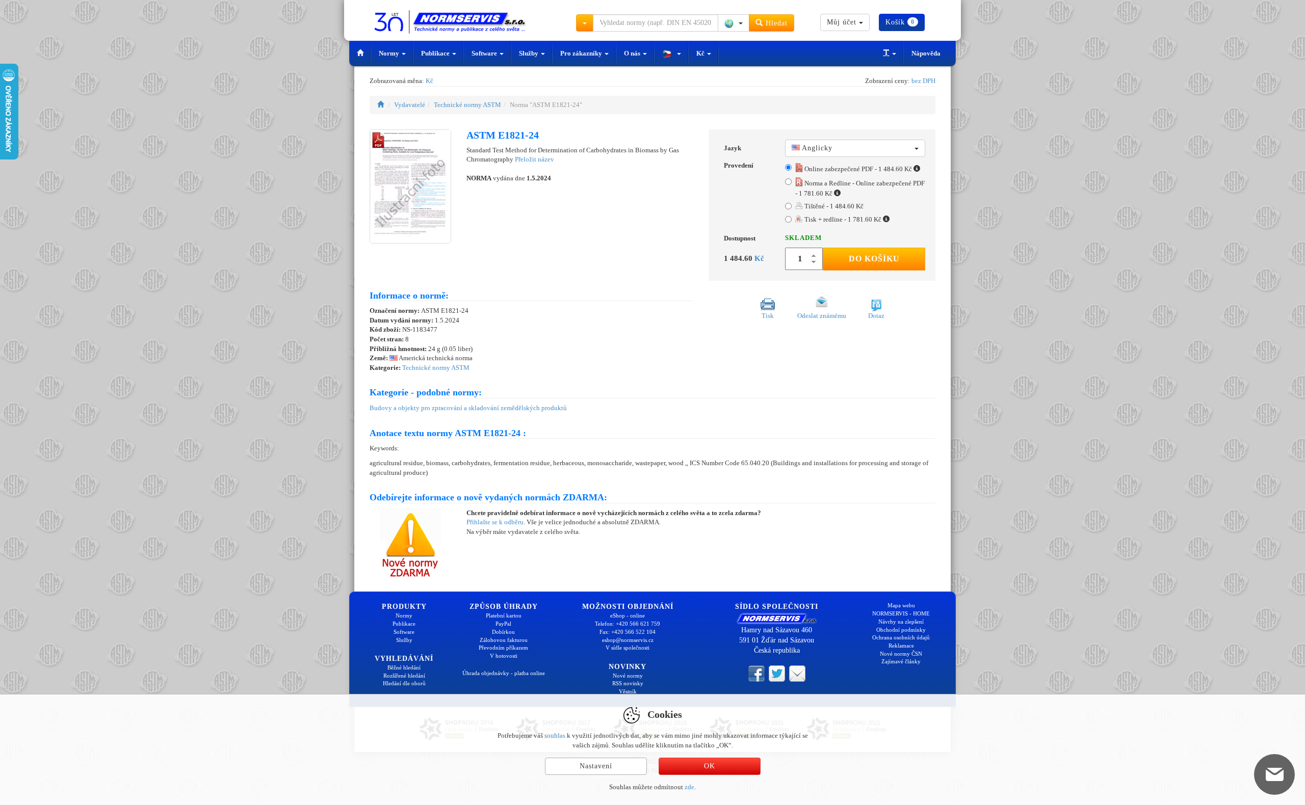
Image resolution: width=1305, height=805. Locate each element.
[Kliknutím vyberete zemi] (733, 23)
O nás (633, 53)
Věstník (628, 691)
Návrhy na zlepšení (901, 622)
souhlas (554, 735)
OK (709, 766)
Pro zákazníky (582, 53)
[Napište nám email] (797, 673)
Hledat (775, 23)
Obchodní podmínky (901, 630)
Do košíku (874, 258)
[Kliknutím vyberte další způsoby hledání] (584, 23)
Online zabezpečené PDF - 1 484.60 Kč (858, 169)
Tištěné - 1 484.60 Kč (833, 206)
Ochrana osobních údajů (901, 637)
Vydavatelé (409, 105)
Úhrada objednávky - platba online (503, 673)
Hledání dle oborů (404, 683)
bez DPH (923, 81)
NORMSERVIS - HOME (901, 613)
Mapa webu (901, 605)
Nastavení (596, 766)
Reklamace (901, 645)
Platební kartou (503, 615)
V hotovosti (503, 656)
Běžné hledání (404, 667)
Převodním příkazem (503, 648)
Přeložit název (534, 159)
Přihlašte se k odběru (495, 522)
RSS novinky (627, 683)
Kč (701, 53)
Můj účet (843, 22)
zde (689, 787)
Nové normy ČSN (901, 654)
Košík (900, 22)
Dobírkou (503, 632)
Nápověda (926, 53)
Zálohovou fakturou (504, 640)
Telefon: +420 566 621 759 (627, 624)
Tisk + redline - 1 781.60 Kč (843, 219)
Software (485, 53)
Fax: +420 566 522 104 (627, 632)
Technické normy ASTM (467, 105)
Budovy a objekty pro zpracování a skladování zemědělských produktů (468, 408)
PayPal (503, 624)
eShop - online (627, 615)
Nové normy (628, 676)
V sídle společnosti (627, 648)
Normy (390, 53)
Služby (529, 53)
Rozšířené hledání (404, 676)
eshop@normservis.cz (628, 640)
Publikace (436, 53)
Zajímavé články (901, 661)
